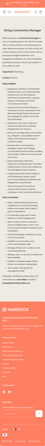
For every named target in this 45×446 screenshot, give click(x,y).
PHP (18, 429)
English (5, 429)
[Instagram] (4, 392)
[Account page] (9, 12)
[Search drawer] (36, 12)
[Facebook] (9, 392)
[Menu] (4, 12)
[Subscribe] (39, 413)
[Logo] (22, 12)
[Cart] (40, 12)
